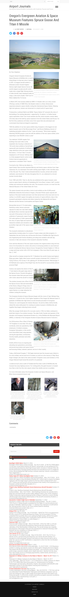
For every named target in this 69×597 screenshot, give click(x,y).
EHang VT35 (12, 511)
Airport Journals (20, 6)
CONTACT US (34, 592)
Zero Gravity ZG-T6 (14, 533)
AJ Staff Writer (19, 29)
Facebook (44, 1)
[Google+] (18, 33)
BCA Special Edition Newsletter (18, 544)
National (29, 29)
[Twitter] (10, 33)
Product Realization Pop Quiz (18, 568)
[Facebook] (14, 33)
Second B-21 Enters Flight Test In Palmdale (22, 500)
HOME (34, 594)
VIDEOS (34, 586)
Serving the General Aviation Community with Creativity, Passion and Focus (31, 9)
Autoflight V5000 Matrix (16, 463)
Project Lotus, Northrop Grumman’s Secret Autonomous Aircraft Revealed (30, 487)
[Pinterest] (21, 33)
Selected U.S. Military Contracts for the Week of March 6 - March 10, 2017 (31, 556)
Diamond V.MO (13, 522)
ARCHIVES (34, 589)
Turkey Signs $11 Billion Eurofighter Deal (21, 476)
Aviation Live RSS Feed (19, 457)
